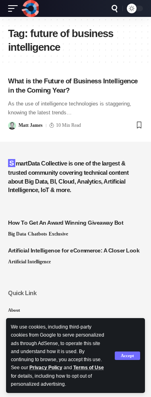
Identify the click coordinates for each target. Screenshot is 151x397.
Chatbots (37, 234)
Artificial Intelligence (29, 262)
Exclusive (58, 234)
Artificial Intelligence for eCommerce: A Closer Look (73, 250)
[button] (127, 356)
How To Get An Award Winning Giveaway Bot (65, 222)
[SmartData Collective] (30, 8)
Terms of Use (88, 367)
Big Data (17, 234)
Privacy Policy (45, 367)
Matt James (31, 125)
